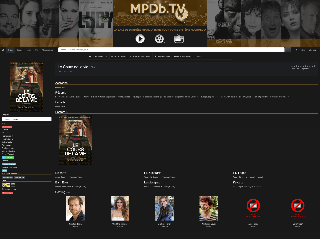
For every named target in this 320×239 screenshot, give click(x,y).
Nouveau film (101, 56)
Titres (198, 56)
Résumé (60, 92)
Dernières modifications (140, 56)
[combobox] (171, 49)
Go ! (288, 49)
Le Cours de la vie (73, 66)
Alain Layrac (6, 145)
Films (10, 50)
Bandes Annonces (9, 189)
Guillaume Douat (209, 224)
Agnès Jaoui (253, 224)
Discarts (60, 172)
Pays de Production (9, 167)
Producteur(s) (7, 148)
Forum (28, 50)
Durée (4, 129)
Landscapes (152, 182)
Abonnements (47, 50)
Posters (60, 111)
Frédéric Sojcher (7, 139)
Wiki (36, 50)
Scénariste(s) (7, 142)
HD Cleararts (152, 172)
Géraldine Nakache (120, 224)
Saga (4, 123)
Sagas (19, 50)
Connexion (300, 50)
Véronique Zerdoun (8, 151)
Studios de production (10, 173)
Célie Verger (298, 224)
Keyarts (238, 182)
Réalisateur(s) (7, 136)
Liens (4, 180)
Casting (60, 192)
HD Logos (239, 172)
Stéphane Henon (164, 224)
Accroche (61, 82)
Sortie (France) (8, 154)
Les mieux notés (163, 56)
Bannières (61, 182)
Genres (5, 160)
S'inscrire (312, 50)
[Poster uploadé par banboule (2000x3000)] (75, 140)
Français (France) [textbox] (11, 119)
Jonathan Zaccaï (75, 224)
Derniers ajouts (119, 56)
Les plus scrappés (183, 56)
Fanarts (60, 102)
